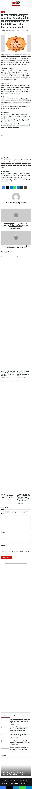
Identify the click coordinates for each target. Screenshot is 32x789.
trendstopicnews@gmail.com (8, 30)
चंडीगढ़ (9, 9)
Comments (25, 715)
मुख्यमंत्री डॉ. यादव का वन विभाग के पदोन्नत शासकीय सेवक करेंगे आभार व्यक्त (20, 741)
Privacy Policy (23, 783)
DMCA (28, 783)
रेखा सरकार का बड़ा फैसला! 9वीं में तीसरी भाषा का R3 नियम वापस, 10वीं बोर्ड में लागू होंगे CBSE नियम (16, 773)
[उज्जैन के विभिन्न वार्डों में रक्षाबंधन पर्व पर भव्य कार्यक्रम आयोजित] (5, 736)
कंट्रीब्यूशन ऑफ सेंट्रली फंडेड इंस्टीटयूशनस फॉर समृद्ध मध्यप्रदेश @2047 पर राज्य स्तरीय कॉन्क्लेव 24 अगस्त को (20, 728)
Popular (15, 715)
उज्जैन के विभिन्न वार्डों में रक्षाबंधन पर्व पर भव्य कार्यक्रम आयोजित (20, 735)
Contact (11, 783)
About (7, 783)
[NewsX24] (16, 3)
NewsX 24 (25, 780)
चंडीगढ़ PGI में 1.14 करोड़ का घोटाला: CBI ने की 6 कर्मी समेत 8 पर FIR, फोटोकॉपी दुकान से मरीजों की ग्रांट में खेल (23, 373)
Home (3, 9)
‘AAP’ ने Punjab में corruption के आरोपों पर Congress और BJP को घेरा (7, 496)
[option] (16, 767)
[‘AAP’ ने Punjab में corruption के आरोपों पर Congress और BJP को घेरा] (8, 436)
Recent (6, 715)
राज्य (6, 9)
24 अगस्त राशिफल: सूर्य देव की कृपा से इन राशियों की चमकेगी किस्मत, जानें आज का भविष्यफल (20, 721)
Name (3, 532)
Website (3, 545)
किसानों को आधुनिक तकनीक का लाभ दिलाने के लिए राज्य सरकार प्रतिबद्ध (19, 748)
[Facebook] (3, 187)
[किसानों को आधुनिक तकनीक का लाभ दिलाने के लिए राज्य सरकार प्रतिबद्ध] (5, 750)
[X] (7, 187)
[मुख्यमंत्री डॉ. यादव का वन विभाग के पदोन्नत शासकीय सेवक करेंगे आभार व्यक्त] (5, 743)
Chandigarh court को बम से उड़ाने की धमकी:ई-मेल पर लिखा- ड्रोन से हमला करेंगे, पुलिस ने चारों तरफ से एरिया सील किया (8, 373)
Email (3, 539)
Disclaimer (16, 783)
